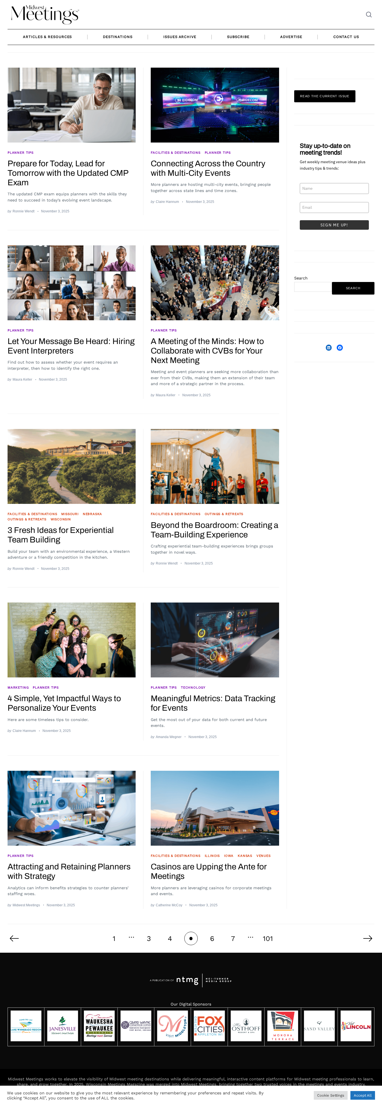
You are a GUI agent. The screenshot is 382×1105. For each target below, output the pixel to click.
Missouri (70, 514)
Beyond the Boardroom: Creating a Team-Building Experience (214, 530)
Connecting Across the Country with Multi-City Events (208, 168)
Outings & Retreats (27, 519)
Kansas (245, 856)
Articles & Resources (47, 37)
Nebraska (92, 514)
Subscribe (238, 37)
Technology (193, 687)
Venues (263, 856)
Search (301, 278)
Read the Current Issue (325, 96)
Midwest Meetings (26, 905)
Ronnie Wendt (23, 211)
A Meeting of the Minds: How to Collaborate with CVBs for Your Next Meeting (207, 351)
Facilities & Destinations (175, 153)
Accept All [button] (363, 1095)
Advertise (291, 37)
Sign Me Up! (334, 225)
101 (268, 939)
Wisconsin (61, 519)
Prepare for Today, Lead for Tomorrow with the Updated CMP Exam (68, 173)
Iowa (229, 856)
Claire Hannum (167, 201)
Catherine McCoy (169, 905)
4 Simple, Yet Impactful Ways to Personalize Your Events (64, 703)
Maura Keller (22, 379)
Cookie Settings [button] (330, 1095)
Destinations (118, 37)
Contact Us (346, 37)
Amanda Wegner (168, 737)
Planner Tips (21, 153)
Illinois (212, 856)
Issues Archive (179, 37)
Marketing (18, 687)
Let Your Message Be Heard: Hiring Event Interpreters (71, 346)
